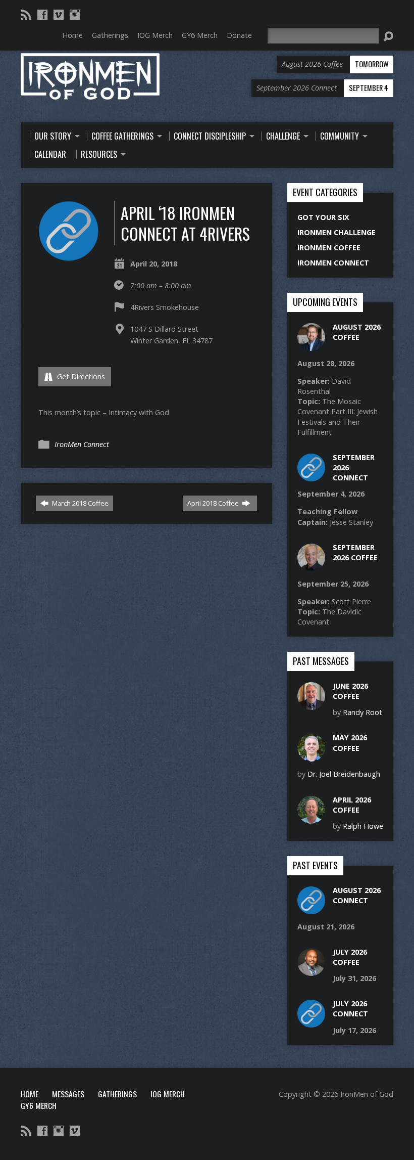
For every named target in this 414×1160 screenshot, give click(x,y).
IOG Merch (167, 1094)
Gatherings (117, 1094)
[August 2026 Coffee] (311, 345)
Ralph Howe (363, 826)
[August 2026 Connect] (311, 909)
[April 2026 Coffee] (311, 818)
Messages (68, 1094)
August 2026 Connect (357, 895)
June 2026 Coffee (350, 691)
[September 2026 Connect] (311, 476)
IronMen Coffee (328, 247)
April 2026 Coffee (352, 805)
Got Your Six (323, 217)
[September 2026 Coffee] (311, 566)
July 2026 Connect (350, 1008)
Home (29, 1094)
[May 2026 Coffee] (311, 756)
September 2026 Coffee (355, 552)
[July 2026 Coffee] (311, 970)
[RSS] (26, 15)
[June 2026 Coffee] (311, 704)
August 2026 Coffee (357, 332)
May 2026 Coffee (350, 742)
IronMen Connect (82, 444)
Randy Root (362, 712)
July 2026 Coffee (350, 957)
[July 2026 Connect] (311, 1022)
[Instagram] (75, 15)
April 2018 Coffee (213, 503)
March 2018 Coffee (79, 503)
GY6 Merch (39, 1105)
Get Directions (80, 376)
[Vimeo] (59, 15)
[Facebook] (42, 15)
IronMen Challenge (336, 232)
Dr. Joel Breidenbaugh (343, 774)
